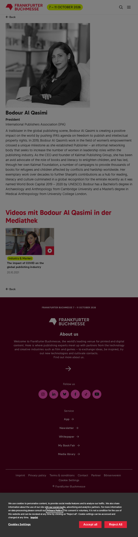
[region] (69, 515)
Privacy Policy (54, 510)
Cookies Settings (19, 524)
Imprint (34, 517)
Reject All (115, 524)
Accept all (90, 524)
